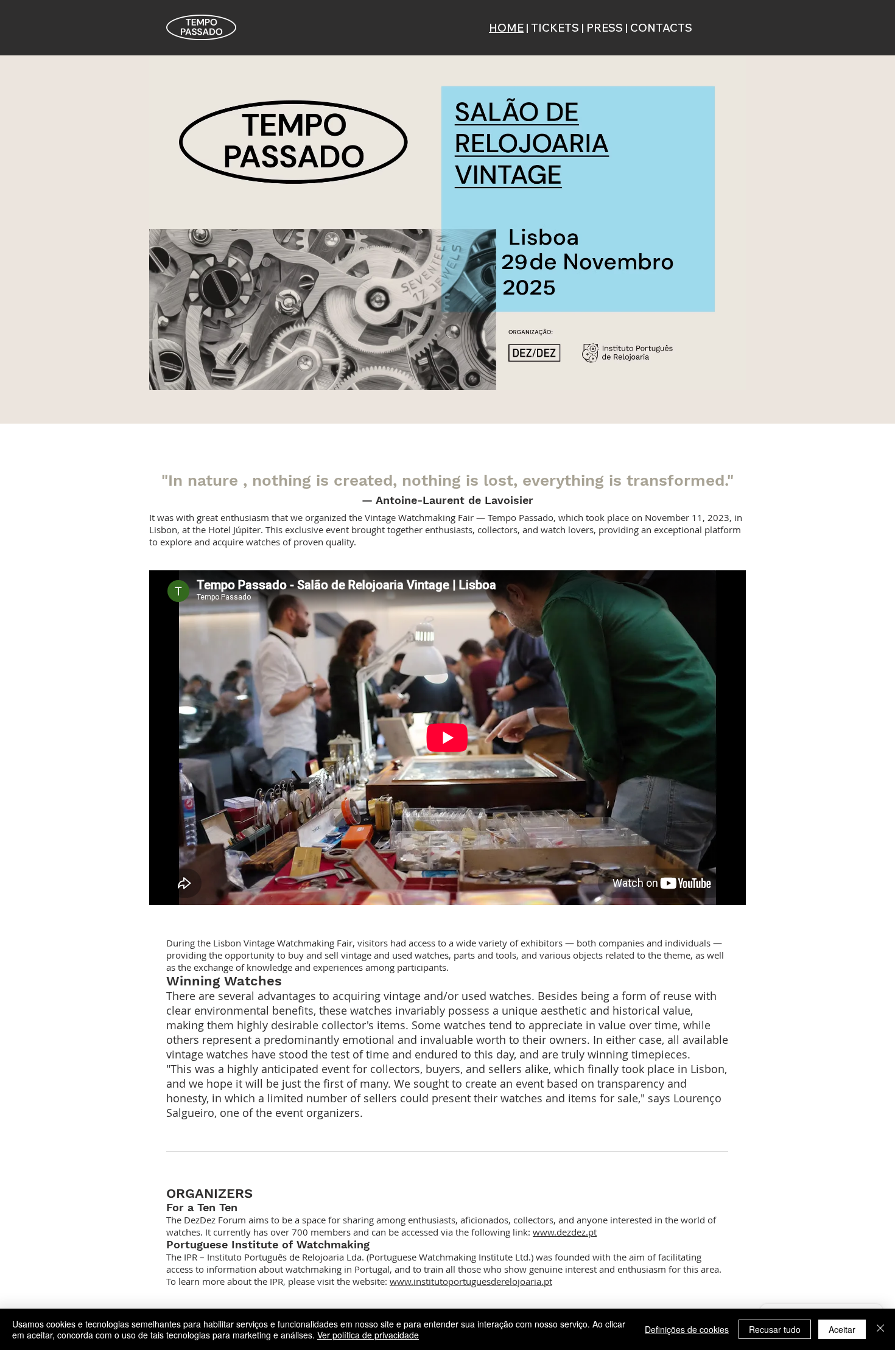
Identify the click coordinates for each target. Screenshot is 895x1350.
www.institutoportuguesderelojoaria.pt (471, 1281)
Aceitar (842, 1329)
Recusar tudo (775, 1329)
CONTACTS (661, 28)
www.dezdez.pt (565, 1232)
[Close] (880, 1329)
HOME (506, 28)
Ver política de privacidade (368, 1335)
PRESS (604, 28)
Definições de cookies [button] (687, 1329)
